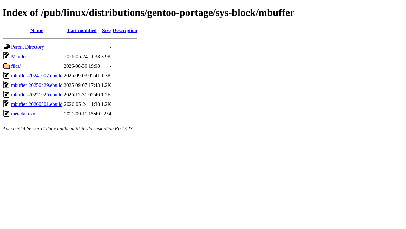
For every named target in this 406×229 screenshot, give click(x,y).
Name (36, 30)
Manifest (20, 56)
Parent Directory (27, 47)
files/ (16, 66)
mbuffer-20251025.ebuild (36, 94)
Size (106, 30)
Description (125, 30)
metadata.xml (24, 113)
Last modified (82, 30)
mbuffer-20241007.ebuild (36, 75)
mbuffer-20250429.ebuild (36, 85)
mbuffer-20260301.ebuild (36, 104)
